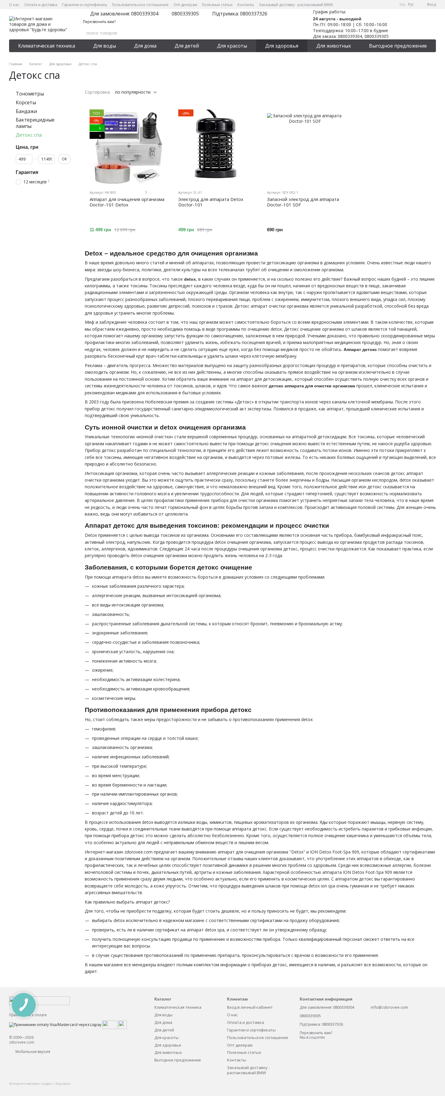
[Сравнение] (415, 24)
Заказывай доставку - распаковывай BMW (296, 4)
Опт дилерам (185, 4)
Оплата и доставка (40, 4)
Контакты (245, 4)
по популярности (132, 92)
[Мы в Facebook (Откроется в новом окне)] (361, 4)
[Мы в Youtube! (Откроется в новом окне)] (369, 4)
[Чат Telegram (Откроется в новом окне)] (383, 4)
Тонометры (30, 93)
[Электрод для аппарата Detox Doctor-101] (216, 147)
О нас (14, 4)
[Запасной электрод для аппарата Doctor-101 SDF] (304, 147)
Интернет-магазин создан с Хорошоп (40, 1083)
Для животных (333, 45)
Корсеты (26, 102)
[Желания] (399, 24)
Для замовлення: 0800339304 (124, 13)
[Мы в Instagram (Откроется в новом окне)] (376, 4)
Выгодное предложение (398, 45)
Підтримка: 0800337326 (239, 13)
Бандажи (26, 111)
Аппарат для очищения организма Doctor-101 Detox (127, 202)
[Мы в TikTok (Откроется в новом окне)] (390, 4)
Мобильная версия (32, 1051)
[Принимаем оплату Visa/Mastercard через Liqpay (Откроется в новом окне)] (55, 1024)
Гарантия (27, 172)
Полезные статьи (217, 4)
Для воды (104, 45)
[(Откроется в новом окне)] (109, 1024)
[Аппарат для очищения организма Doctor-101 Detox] (127, 147)
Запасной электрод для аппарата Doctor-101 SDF (303, 202)
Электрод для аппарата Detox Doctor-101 (210, 202)
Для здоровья (281, 45)
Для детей (187, 45)
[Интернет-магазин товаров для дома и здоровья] (39, 1000)
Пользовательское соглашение (140, 4)
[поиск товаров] (289, 33)
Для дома (145, 45)
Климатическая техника (46, 45)
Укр (402, 4)
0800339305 (185, 13)
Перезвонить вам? (99, 21)
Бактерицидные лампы (35, 123)
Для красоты (232, 45)
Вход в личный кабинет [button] (250, 1007)
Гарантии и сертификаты (84, 4)
